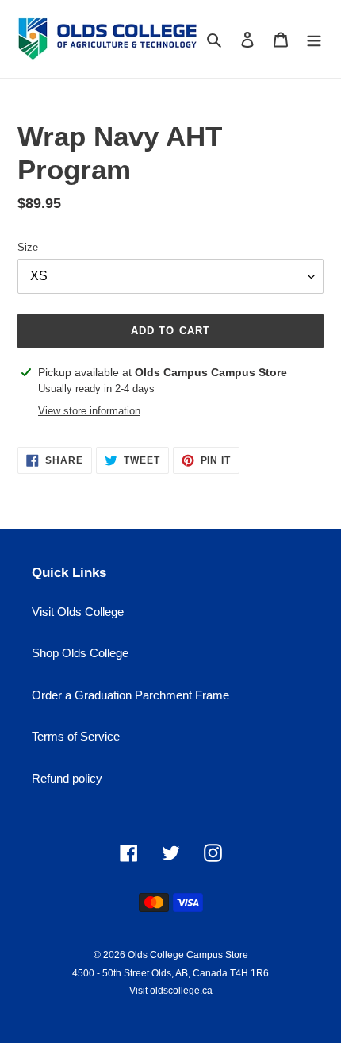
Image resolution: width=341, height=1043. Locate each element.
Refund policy (67, 778)
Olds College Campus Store (188, 954)
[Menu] (314, 39)
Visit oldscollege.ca (171, 990)
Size (27, 247)
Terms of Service (76, 736)
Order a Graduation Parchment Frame (130, 695)
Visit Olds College (78, 611)
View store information (89, 411)
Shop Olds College (80, 653)
